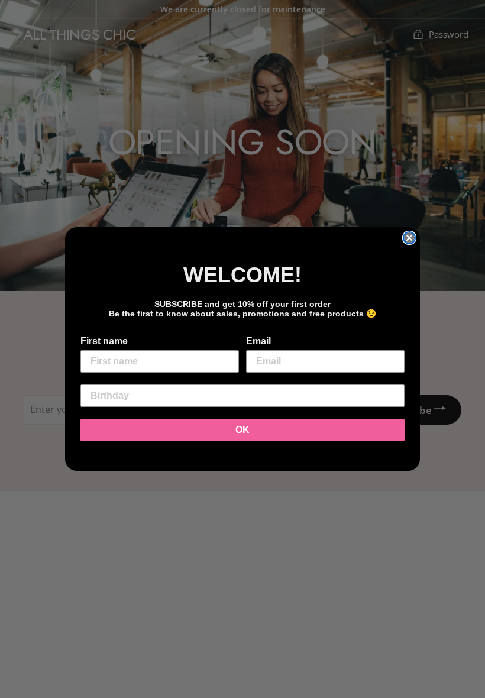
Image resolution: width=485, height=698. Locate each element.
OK (242, 430)
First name (104, 341)
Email (258, 341)
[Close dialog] (409, 238)
